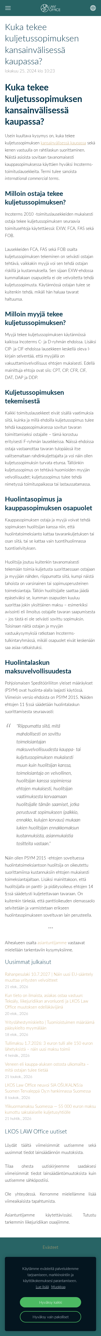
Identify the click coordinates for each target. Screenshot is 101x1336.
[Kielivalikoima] (93, 8)
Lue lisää (42, 1286)
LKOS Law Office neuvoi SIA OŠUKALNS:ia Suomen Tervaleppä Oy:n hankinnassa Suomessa (48, 1088)
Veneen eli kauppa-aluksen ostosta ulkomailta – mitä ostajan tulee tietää (47, 1067)
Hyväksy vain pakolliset (51, 1316)
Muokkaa (58, 1286)
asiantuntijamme (53, 942)
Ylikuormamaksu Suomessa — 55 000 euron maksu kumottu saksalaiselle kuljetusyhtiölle (50, 1109)
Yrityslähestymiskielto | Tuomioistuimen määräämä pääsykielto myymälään (49, 1025)
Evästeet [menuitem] (50, 1247)
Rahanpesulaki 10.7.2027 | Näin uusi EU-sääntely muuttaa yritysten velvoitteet (49, 977)
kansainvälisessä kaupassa (63, 143)
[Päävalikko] (8, 8)
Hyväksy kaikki (50, 1302)
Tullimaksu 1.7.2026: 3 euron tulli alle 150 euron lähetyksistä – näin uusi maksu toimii (49, 1046)
